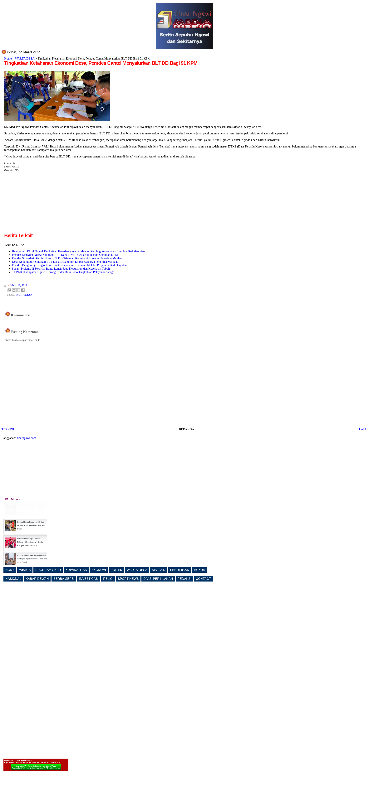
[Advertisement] (36, 205)
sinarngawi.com (26, 438)
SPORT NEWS (128, 578)
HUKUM (199, 570)
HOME (10, 570)
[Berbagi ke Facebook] (23, 290)
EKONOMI (98, 570)
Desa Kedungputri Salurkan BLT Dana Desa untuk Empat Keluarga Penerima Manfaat (65, 261)
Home (8, 58)
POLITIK (116, 570)
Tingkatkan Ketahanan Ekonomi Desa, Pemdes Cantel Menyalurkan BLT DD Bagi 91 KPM (101, 63)
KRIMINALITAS (76, 570)
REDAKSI (184, 578)
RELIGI (108, 578)
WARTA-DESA (137, 570)
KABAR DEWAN (37, 578)
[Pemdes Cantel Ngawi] (57, 120)
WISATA (25, 570)
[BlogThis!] (14, 290)
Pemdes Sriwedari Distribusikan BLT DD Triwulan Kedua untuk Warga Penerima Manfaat (67, 258)
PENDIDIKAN (179, 570)
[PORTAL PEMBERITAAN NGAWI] (184, 48)
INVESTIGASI (89, 578)
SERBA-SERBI (64, 578)
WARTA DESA (24, 58)
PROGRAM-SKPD (48, 570)
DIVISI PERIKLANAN (158, 578)
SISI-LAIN (158, 570)
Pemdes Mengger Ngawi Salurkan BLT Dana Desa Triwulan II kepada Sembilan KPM (65, 254)
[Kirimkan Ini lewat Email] (9, 290)
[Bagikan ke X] (18, 290)
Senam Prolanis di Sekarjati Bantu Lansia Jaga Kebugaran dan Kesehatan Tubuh (61, 268)
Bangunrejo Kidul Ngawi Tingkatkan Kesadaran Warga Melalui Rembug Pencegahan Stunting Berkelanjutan (78, 251)
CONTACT (203, 578)
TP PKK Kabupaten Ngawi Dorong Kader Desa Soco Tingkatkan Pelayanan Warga (63, 272)
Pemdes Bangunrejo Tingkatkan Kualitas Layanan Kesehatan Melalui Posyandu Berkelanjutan (69, 265)
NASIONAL (13, 578)
